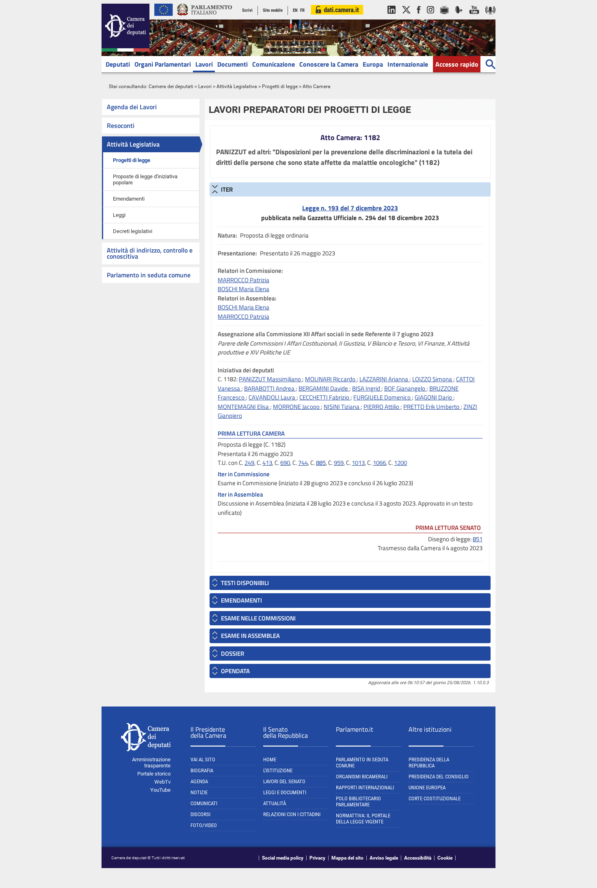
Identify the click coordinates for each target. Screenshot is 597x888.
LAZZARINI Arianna (384, 379)
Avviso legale (384, 858)
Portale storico (154, 774)
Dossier (232, 653)
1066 (379, 462)
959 (339, 462)
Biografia (201, 770)
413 (267, 462)
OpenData (235, 671)
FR (302, 10)
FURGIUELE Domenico (382, 397)
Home (269, 759)
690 (285, 462)
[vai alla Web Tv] (444, 18)
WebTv (162, 782)
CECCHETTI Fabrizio (324, 397)
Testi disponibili (245, 583)
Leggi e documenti (284, 792)
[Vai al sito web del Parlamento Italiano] (204, 18)
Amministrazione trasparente (151, 762)
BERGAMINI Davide (323, 388)
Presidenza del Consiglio (439, 776)
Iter (227, 189)
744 (303, 462)
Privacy (317, 858)
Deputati (118, 64)
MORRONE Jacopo (297, 406)
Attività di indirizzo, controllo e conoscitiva (150, 253)
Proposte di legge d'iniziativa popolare (145, 179)
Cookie (444, 858)
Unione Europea (427, 787)
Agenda (199, 781)
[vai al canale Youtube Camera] (474, 18)
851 (477, 539)
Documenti (232, 64)
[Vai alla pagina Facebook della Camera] (419, 18)
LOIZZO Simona (432, 379)
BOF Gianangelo (405, 388)
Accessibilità (417, 858)
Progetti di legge (280, 86)
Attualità (274, 803)
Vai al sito (202, 759)
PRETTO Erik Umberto (432, 406)
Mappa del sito (347, 858)
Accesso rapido (456, 64)
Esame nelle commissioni (258, 618)
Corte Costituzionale (435, 798)
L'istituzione (277, 770)
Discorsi (200, 814)
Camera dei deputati (171, 86)
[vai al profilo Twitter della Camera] (406, 18)
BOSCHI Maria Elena (243, 289)
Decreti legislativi (132, 231)
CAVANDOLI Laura (272, 397)
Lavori (204, 64)
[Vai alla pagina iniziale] (125, 50)
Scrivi (247, 10)
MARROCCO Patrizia (243, 280)
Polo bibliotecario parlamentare (358, 801)
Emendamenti (129, 199)
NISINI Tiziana (342, 406)
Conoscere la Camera (328, 64)
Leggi (119, 215)
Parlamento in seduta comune (148, 275)
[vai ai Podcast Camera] (490, 18)
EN (295, 10)
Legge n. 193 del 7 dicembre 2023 (350, 208)
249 (249, 462)
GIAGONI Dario (434, 397)
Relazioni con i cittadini (291, 814)
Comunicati (203, 803)
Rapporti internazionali (365, 787)
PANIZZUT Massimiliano (270, 379)
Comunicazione (273, 64)
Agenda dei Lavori (132, 107)
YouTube (160, 790)
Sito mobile (273, 10)
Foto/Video (203, 825)
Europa (373, 64)
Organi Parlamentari (162, 64)
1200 (400, 462)
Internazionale (407, 64)
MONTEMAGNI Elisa (244, 406)
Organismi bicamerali (361, 776)
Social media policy (282, 858)
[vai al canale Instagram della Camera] (430, 18)
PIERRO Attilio (381, 406)
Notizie (199, 792)
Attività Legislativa (236, 86)
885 (321, 462)
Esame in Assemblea (250, 635)
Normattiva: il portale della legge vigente (363, 818)
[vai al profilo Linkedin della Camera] (391, 18)
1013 (358, 462)
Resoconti (120, 125)
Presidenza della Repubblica (429, 762)
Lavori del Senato (284, 781)
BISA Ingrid (366, 388)
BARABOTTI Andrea (270, 388)
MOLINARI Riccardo (331, 379)
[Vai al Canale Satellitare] (459, 18)
